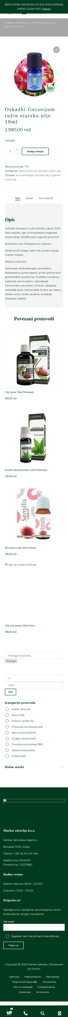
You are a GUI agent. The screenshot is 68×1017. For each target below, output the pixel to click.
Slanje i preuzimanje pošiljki (24, 981)
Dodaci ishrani (24, 738)
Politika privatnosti (32, 976)
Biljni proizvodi (28, 170)
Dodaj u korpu (35, 151)
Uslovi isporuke (49, 981)
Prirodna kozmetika (27, 744)
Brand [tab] (29, 198)
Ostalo (19, 756)
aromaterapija (24, 175)
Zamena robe (42, 992)
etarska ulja (41, 175)
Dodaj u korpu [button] (34, 387)
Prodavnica (22, 22)
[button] (56, 49)
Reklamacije (25, 992)
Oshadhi (10, 140)
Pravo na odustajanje (23, 987)
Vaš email (8, 921)
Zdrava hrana (23, 750)
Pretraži (11, 661)
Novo (18, 715)
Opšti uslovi (14, 976)
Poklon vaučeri (23, 720)
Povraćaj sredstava (46, 987)
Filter (10, 692)
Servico (35, 968)
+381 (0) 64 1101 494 (26, 853)
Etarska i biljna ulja (49, 170)
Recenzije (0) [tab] (46, 198)
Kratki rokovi (21, 709)
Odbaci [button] (46, 8)
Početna (9, 22)
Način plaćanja (52, 976)
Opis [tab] (17, 198)
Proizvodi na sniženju (27, 726)
